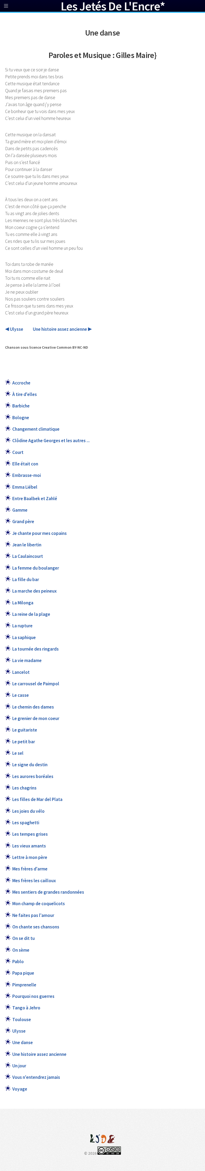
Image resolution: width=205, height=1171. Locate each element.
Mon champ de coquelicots (38, 904)
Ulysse (19, 1031)
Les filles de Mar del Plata (37, 799)
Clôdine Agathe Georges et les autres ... (51, 440)
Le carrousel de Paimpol (35, 684)
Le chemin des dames (33, 707)
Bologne (20, 418)
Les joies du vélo (28, 811)
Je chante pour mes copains (39, 533)
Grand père (23, 521)
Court (17, 452)
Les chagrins (24, 788)
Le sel (17, 753)
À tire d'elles (24, 394)
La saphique (24, 637)
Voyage (19, 1089)
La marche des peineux (34, 591)
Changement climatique (36, 429)
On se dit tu (23, 938)
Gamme (19, 510)
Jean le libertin (26, 545)
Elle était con (25, 464)
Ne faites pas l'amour (33, 915)
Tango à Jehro (26, 1008)
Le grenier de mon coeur (35, 718)
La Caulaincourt (27, 556)
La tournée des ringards (35, 649)
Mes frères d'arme (30, 869)
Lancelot (21, 672)
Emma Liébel (24, 487)
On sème (20, 950)
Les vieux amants (29, 846)
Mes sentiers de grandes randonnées (48, 892)
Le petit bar (23, 742)
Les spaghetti (25, 823)
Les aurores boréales (32, 776)
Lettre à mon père (29, 857)
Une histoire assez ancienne (39, 1054)
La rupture (22, 626)
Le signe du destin (30, 765)
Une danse (22, 1042)
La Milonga (22, 603)
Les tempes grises (30, 834)
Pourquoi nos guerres (33, 996)
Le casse (20, 695)
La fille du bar (25, 579)
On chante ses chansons (35, 927)
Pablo (18, 961)
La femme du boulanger (35, 568)
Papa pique (23, 973)
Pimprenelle (24, 985)
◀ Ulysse (14, 329)
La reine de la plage (31, 614)
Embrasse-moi (26, 475)
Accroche (21, 383)
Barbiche (21, 406)
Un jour (19, 1066)
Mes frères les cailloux (34, 881)
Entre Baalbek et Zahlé (34, 498)
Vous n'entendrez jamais (36, 1077)
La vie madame (27, 660)
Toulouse (21, 1019)
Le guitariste (24, 730)
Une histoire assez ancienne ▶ (62, 329)
